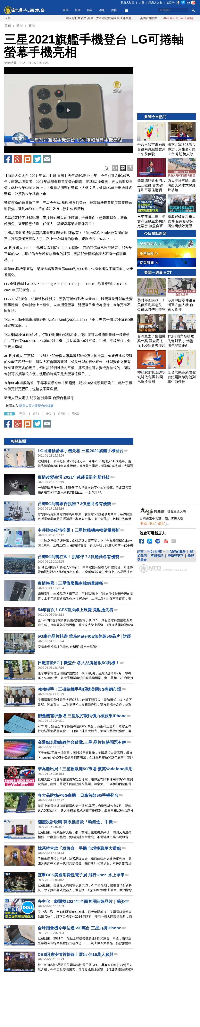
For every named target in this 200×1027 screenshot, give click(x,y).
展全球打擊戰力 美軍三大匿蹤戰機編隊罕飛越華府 (74, 18)
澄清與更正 (175, 555)
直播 (65, 10)
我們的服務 (178, 551)
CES (61, 414)
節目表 (170, 2)
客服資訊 (157, 555)
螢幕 (75, 414)
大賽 (141, 2)
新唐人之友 (155, 2)
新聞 (77, 10)
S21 (36, 414)
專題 (102, 10)
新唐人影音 (127, 2)
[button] (68, 110)
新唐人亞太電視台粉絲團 (36, 405)
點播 (114, 10)
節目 (90, 10)
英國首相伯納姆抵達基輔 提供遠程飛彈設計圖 (146, 18)
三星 (22, 414)
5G (48, 414)
